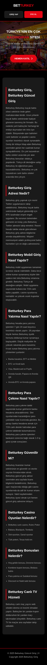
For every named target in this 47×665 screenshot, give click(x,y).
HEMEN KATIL (22, 58)
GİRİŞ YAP (13, 14)
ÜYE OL (33, 14)
